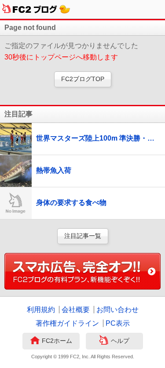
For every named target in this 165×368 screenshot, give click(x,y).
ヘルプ (120, 340)
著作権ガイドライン (67, 323)
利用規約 (41, 309)
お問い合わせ (117, 309)
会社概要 (76, 309)
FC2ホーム (57, 340)
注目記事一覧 (82, 235)
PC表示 (118, 323)
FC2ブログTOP (82, 78)
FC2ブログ (36, 9)
